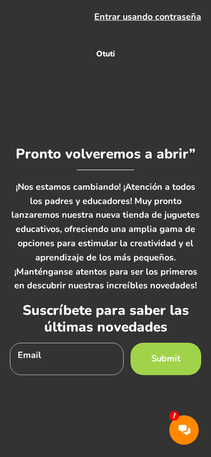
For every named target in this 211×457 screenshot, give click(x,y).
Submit (166, 358)
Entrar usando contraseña (147, 17)
